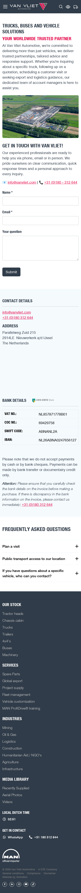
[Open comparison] (68, 7)
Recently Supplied (15, 788)
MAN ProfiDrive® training (21, 708)
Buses (7, 648)
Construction (12, 748)
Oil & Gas (9, 734)
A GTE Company (47, 869)
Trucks (7, 627)
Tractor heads (12, 613)
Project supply (13, 687)
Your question (12, 231)
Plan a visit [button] (11, 546)
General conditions (13, 873)
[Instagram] (19, 884)
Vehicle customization (18, 701)
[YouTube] (26, 884)
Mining (7, 727)
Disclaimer (50, 873)
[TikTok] (33, 884)
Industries (12, 718)
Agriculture (10, 762)
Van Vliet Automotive (28, 6)
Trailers (7, 634)
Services (10, 665)
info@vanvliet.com (22, 182)
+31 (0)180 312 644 (17, 317)
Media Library (15, 779)
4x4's (6, 641)
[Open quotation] (76, 7)
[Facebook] (4, 884)
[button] (61, 6)
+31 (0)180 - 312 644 (60, 182)
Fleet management (16, 694)
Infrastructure (12, 769)
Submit (11, 272)
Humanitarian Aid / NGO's (22, 755)
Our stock (11, 604)
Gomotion (21, 876)
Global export (12, 681)
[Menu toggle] (5, 6)
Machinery (10, 655)
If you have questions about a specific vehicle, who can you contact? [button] (33, 573)
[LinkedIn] (11, 884)
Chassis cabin (13, 620)
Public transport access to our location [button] (33, 558)
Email (7, 212)
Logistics (9, 741)
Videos (7, 802)
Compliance (33, 873)
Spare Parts (11, 674)
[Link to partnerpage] (11, 856)
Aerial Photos (12, 795)
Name (7, 192)
